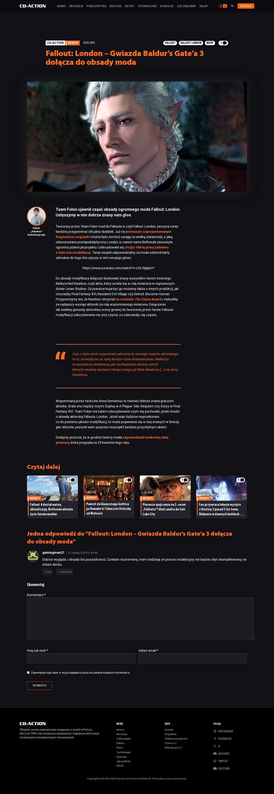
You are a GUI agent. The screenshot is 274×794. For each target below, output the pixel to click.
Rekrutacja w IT (173, 747)
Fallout (170, 43)
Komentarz (36, 595)
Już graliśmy (186, 6)
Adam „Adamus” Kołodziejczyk (36, 231)
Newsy (61, 6)
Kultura (116, 6)
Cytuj (48, 572)
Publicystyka (96, 6)
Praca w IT (171, 743)
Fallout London (190, 43)
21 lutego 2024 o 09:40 (83, 552)
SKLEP (203, 6)
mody (210, 43)
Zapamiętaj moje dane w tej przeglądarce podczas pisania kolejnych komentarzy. (80, 672)
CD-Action (55, 43)
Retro (129, 6)
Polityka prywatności (176, 738)
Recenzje (76, 6)
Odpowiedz (66, 572)
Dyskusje (167, 6)
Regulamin (170, 734)
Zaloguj (246, 5)
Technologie (147, 6)
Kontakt (169, 729)
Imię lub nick (37, 650)
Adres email (148, 650)
